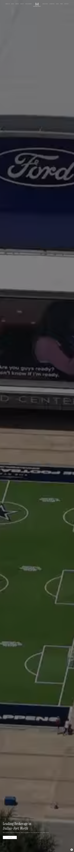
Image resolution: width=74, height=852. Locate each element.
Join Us (10, 837)
